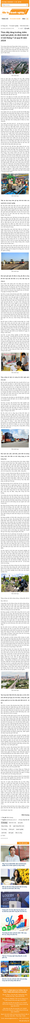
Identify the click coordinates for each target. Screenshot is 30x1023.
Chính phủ (11, 829)
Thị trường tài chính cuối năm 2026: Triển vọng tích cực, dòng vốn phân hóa (14, 933)
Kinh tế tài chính (24, 25)
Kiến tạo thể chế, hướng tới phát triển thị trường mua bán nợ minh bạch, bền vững (14, 887)
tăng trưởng (4, 826)
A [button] (18, 28)
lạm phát (20, 822)
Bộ (10, 826)
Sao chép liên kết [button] (24, 819)
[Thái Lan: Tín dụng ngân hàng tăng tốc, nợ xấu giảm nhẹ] (15, 945)
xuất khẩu (3, 832)
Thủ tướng (4, 829)
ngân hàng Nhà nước (18, 826)
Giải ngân (11, 832)
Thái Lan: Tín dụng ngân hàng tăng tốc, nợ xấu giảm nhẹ (14, 956)
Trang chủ (5, 18)
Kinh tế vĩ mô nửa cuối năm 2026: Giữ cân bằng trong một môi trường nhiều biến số (14, 979)
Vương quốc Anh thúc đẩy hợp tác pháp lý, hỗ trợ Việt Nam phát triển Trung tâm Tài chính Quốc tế (15, 910)
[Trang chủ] (15, 11)
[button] (27, 5)
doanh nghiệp (19, 829)
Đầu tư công (19, 832)
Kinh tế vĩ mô (12, 822)
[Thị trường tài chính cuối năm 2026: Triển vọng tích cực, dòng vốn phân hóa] (15, 922)
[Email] (25, 28)
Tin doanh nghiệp (15, 18)
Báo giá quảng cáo (24, 1020)
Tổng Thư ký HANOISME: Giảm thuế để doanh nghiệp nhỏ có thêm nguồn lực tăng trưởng (14, 864)
